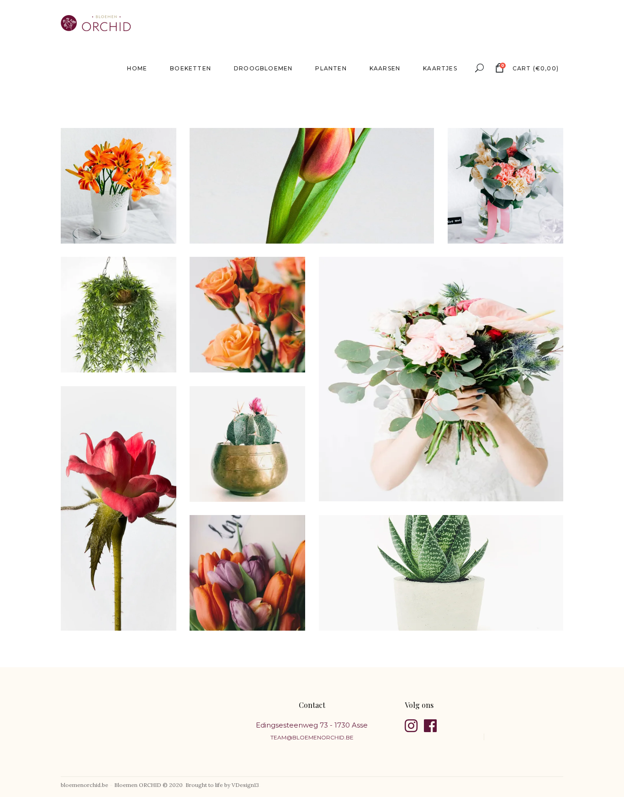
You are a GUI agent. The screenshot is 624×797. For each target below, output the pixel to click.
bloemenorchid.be (84, 784)
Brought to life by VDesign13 (222, 784)
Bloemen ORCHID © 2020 (148, 784)
